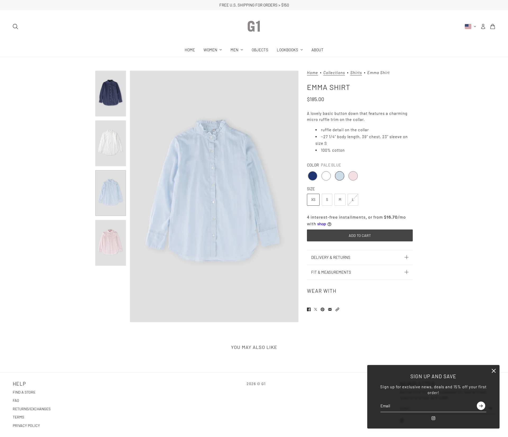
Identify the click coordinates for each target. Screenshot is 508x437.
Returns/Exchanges (32, 409)
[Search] (15, 26)
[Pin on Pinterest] (322, 309)
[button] (337, 309)
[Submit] (481, 406)
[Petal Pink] (353, 176)
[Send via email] (330, 309)
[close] (493, 370)
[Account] (483, 26)
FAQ (16, 400)
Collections (334, 73)
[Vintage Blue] (312, 176)
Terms (18, 417)
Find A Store (24, 392)
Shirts (356, 73)
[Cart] (492, 26)
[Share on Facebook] (309, 309)
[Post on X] (315, 309)
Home (312, 73)
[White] (326, 176)
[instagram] (433, 418)
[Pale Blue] (339, 176)
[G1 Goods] (254, 26)
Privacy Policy (26, 425)
